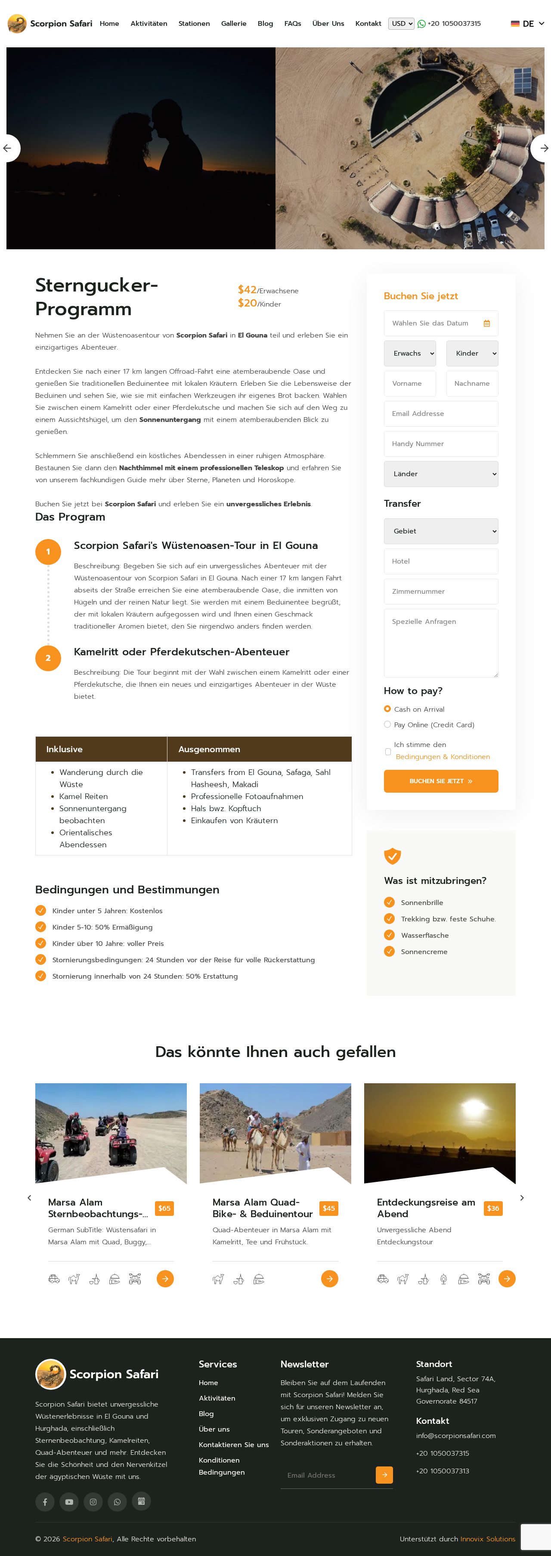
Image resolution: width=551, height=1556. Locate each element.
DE (528, 24)
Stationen (194, 24)
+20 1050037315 (454, 24)
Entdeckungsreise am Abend (262, 1208)
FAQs (293, 24)
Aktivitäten (148, 24)
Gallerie (234, 24)
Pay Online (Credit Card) (434, 725)
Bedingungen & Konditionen (443, 757)
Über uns (328, 24)
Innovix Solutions (488, 1539)
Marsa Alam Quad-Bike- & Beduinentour (98, 1208)
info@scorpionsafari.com (456, 1436)
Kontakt (368, 24)
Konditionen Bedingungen (222, 1466)
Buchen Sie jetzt (437, 781)
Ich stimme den (442, 751)
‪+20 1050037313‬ (442, 1471)
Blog (265, 24)
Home (109, 24)
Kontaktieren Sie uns (234, 1445)
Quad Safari (404, 1204)
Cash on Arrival (419, 709)
